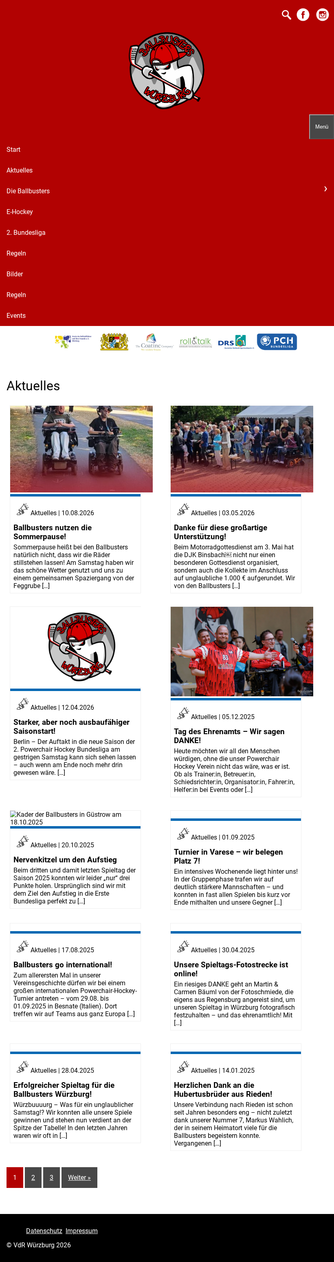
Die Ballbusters (28, 191)
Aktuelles (20, 170)
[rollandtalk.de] (195, 349)
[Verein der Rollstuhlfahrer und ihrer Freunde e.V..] (73, 349)
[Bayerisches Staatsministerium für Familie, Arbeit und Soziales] (114, 349)
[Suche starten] (286, 16)
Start (13, 149)
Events (16, 315)
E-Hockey (20, 212)
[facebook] (303, 20)
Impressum (82, 1231)
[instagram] (322, 20)
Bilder (15, 274)
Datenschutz (44, 1231)
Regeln (16, 253)
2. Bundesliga (26, 232)
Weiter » (79, 1177)
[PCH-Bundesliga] (277, 349)
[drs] (236, 349)
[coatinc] (154, 349)
